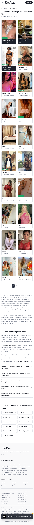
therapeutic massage (10, 345)
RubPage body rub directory (8, 507)
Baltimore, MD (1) (22, 499)
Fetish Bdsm (25, 474)
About (26, 507)
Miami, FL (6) (4, 495)
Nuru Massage (23, 470)
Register (29, 2)
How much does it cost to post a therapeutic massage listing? (15, 394)
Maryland (14, 484)
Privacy (19, 511)
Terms (14, 511)
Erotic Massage (26, 466)
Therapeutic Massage (6, 472)
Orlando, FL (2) (21, 497)
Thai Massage (4, 463)
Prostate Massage (17, 466)
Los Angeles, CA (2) (5, 497)
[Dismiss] (30, 516)
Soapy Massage (22, 463)
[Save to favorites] (14, 21)
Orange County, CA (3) (23, 495)
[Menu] (2, 2)
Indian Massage (13, 463)
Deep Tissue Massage (6, 466)
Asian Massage (13, 468)
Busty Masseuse (22, 468)
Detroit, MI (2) (4, 499)
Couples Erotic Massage (18, 472)
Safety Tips (4, 511)
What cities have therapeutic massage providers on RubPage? (15, 374)
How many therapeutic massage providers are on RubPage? (16, 381)
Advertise (19, 509)
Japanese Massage (18, 465)
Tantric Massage (17, 474)
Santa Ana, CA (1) (22, 501)
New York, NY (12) (22, 493)
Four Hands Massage (6, 474)
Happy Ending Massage (7, 470)
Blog (27, 509)
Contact (10, 511)
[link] (8, 43)
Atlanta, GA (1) (4, 501)
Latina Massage (5, 468)
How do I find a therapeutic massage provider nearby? (14, 387)
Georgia (25, 484)
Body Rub (16, 470)
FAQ (23, 509)
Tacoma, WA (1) (21, 503)
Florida (14, 482)
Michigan (3, 484)
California (25, 482)
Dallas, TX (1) (4, 503)
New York (3, 482)
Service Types (12, 509)
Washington (4, 485)
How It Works (4, 509)
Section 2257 (26, 511)
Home (2, 8)
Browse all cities (20, 507)
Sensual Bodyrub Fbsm (7, 465)
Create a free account (15, 359)
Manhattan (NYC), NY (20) (7, 493)
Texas (13, 485)
